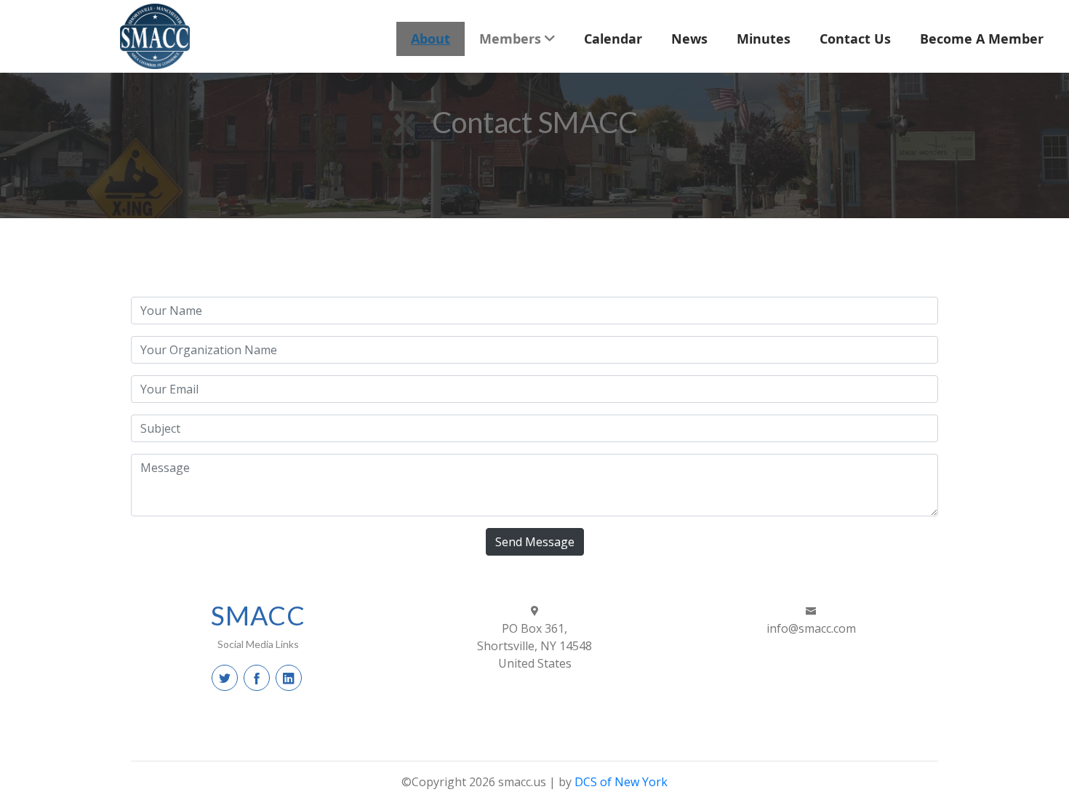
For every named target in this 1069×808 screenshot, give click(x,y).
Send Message (534, 542)
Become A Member (982, 38)
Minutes (763, 38)
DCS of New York (621, 782)
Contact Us (855, 38)
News (689, 38)
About (430, 38)
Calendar (613, 38)
